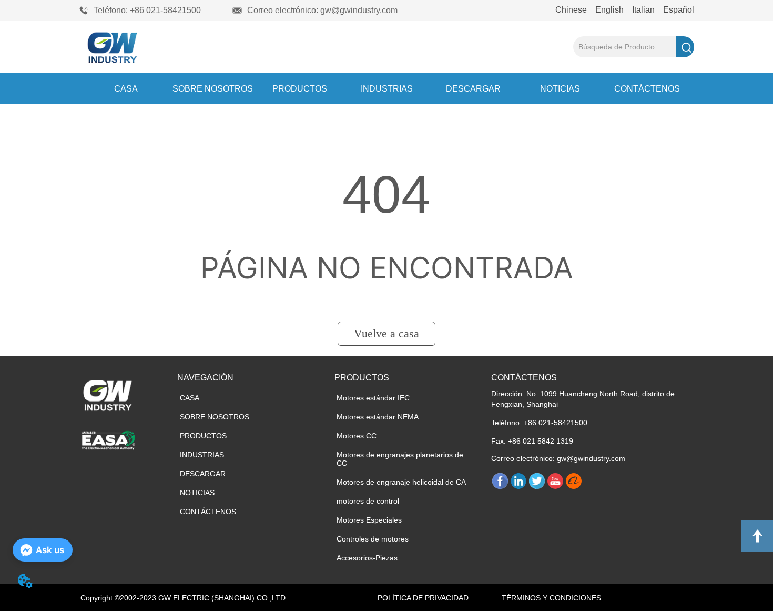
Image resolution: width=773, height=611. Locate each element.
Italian (643, 9)
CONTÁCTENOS (647, 88)
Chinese (572, 9)
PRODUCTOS (299, 88)
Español (677, 9)
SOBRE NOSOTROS (212, 88)
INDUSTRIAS (387, 88)
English (609, 9)
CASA (126, 88)
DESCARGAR (473, 88)
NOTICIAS (560, 88)
